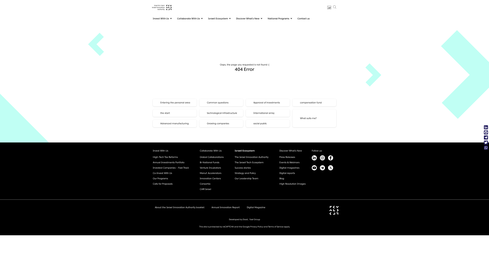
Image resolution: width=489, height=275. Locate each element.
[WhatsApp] (485, 147)
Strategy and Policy (245, 173)
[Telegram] (485, 137)
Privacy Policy (256, 226)
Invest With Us (161, 18)
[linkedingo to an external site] (314, 158)
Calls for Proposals (163, 183)
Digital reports (287, 173)
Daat (245, 219)
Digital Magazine (256, 207)
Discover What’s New (248, 18)
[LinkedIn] (485, 127)
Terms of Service (275, 226)
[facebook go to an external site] (330, 158)
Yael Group (254, 219)
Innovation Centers (210, 178)
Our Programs (160, 178)
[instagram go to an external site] (322, 158)
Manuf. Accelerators (210, 173)
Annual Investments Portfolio (168, 162)
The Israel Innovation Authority (251, 157)
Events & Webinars (289, 162)
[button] (334, 7)
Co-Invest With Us (162, 173)
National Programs (278, 18)
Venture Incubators (210, 167)
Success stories (243, 167)
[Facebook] (485, 132)
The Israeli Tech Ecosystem (249, 162)
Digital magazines (289, 167)
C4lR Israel (205, 189)
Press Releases (287, 157)
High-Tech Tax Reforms (165, 157)
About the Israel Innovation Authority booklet (179, 207)
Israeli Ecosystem (218, 18)
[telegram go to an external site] (322, 168)
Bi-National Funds (209, 162)
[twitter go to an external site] (330, 168)
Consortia (205, 183)
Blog (281, 178)
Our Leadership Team (246, 178)
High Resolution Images (292, 183)
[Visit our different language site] (329, 7)
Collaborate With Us (188, 18)
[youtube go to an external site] (314, 168)
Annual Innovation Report (226, 207)
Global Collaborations (212, 157)
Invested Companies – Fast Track (171, 167)
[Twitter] (485, 142)
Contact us (303, 18)
